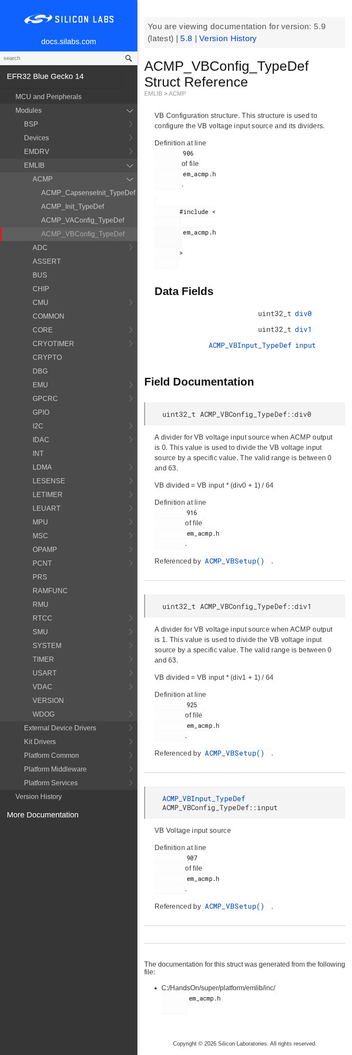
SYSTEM (47, 645)
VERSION (48, 700)
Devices (36, 138)
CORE (43, 330)
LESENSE (49, 481)
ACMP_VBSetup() (237, 560)
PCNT (42, 563)
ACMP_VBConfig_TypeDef (82, 234)
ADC (40, 247)
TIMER (43, 659)
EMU (40, 385)
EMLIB (34, 165)
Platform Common (51, 755)
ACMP (43, 179)
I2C (38, 426)
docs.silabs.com (68, 41)
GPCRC (45, 398)
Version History (38, 796)
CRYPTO (47, 357)
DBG (40, 371)
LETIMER (48, 494)
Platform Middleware (55, 769)
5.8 (187, 38)
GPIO (41, 412)
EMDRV (36, 151)
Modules (28, 110)
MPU (40, 522)
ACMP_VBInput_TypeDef (250, 345)
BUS (40, 275)
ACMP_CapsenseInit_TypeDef (88, 192)
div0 (303, 313)
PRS (40, 577)
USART (45, 673)
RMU (41, 604)
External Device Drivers (60, 728)
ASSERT (47, 261)
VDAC (42, 686)
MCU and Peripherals (48, 96)
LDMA (42, 467)
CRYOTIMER (53, 343)
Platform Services (51, 783)
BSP (31, 124)
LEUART (47, 508)
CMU (41, 302)
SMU (40, 632)
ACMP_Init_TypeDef (72, 206)
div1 (303, 329)
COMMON (48, 316)
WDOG (44, 714)
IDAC (41, 439)
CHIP (41, 288)
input (305, 345)
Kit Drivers (40, 741)
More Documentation (43, 815)
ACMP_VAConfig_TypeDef (82, 220)
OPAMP (45, 549)
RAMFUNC (50, 590)
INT (38, 453)
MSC (40, 536)
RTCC (42, 618)
